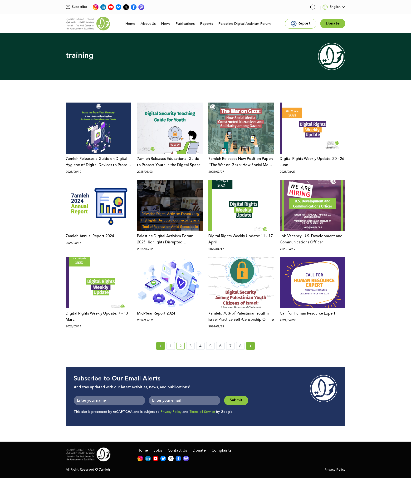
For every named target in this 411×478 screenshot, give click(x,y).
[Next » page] (250, 346)
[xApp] (126, 7)
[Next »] (250, 346)
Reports (206, 23)
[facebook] (134, 7)
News (165, 23)
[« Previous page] (160, 346)
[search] (313, 7)
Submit (236, 400)
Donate (199, 450)
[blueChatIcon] (118, 7)
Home (130, 23)
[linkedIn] (103, 7)
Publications (185, 23)
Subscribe (79, 7)
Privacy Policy (171, 411)
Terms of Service (202, 411)
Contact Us (177, 450)
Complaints (221, 450)
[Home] (88, 23)
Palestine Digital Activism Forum (244, 23)
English (335, 7)
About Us (148, 23)
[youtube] (111, 7)
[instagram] (95, 7)
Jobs (158, 450)
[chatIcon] (141, 7)
